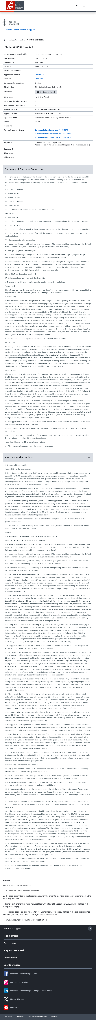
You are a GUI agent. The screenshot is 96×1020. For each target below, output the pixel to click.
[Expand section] (90, 928)
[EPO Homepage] (15, 6)
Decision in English (47, 92)
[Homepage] (4, 40)
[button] (48, 169)
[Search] (77, 6)
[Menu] (84, 6)
